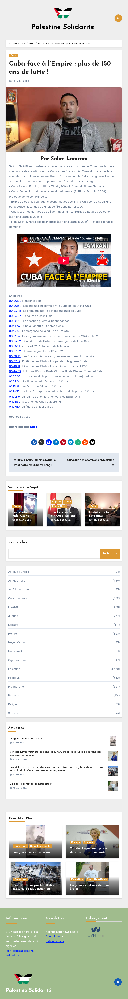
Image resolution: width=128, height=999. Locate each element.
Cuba (13, 55)
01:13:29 (14, 386)
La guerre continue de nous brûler (31, 784)
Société (13, 713)
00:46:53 (15, 371)
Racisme (13, 695)
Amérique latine (18, 589)
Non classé (15, 651)
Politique (14, 677)
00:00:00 (15, 300)
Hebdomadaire (55, 941)
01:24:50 (14, 401)
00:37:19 (14, 361)
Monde (12, 633)
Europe (75, 842)
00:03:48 (15, 310)
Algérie (56, 501)
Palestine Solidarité (63, 27)
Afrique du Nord (18, 571)
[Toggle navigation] (8, 18)
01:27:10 (14, 406)
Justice (13, 616)
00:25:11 (14, 346)
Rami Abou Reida (40, 846)
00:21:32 (14, 336)
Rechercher (18, 542)
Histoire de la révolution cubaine (99, 516)
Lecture (13, 624)
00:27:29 (15, 351)
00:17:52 (14, 331)
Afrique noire (17, 580)
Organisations (17, 660)
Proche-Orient (17, 686)
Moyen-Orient (17, 642)
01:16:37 (14, 391)
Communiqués (17, 598)
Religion (13, 704)
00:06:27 (15, 316)
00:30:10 (15, 356)
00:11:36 (14, 326)
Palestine (14, 669)
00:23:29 (15, 341)
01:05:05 (14, 376)
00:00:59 (15, 305)
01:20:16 (14, 396)
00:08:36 (15, 321)
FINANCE (14, 607)
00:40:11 (14, 366)
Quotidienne (53, 936)
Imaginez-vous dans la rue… (27, 738)
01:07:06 (14, 381)
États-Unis (59, 506)
